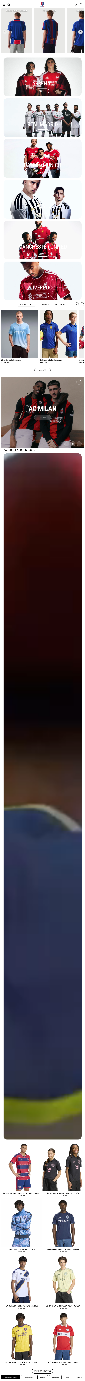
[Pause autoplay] (73, 443)
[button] (8, 4)
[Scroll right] (80, 32)
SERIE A (68, 1377)
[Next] (82, 304)
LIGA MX (79, 1377)
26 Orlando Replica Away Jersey (22, 1339)
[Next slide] (79, 443)
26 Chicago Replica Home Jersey (63, 1339)
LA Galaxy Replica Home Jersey (22, 1282)
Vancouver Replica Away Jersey (63, 1226)
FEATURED (44, 304)
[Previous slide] (66, 443)
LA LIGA (42, 1377)
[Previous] (77, 304)
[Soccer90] (42, 4)
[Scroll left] (4, 32)
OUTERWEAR (60, 304)
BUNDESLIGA (55, 1377)
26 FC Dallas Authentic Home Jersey (22, 1170)
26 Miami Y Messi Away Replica (63, 1170)
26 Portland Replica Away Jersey (63, 1282)
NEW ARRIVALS (26, 304)
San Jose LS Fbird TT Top (22, 1226)
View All (42, 370)
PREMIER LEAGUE (28, 1377)
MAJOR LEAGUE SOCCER (10, 1377)
